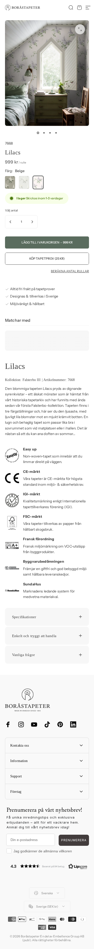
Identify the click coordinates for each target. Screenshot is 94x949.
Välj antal (11, 210)
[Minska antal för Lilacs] (10, 221)
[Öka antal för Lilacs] (32, 221)
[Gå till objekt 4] (56, 133)
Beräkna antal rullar (70, 271)
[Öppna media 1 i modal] (80, 29)
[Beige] (38, 182)
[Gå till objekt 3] (50, 133)
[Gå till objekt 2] (44, 133)
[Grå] (24, 182)
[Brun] (10, 182)
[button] (49, 866)
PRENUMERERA (73, 840)
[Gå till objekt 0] (38, 133)
